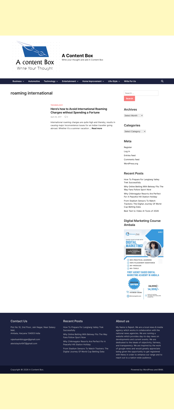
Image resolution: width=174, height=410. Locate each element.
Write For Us (130, 81)
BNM (160, 369)
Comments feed (131, 159)
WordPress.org (131, 163)
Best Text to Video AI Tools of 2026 (141, 211)
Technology (52, 82)
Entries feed (130, 155)
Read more (97, 128)
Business (19, 82)
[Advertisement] (76, 18)
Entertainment (71, 82)
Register (128, 147)
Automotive (34, 81)
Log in (127, 151)
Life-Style (115, 82)
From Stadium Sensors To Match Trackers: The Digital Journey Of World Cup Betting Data (142, 203)
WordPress (148, 369)
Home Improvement (94, 82)
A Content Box (77, 55)
